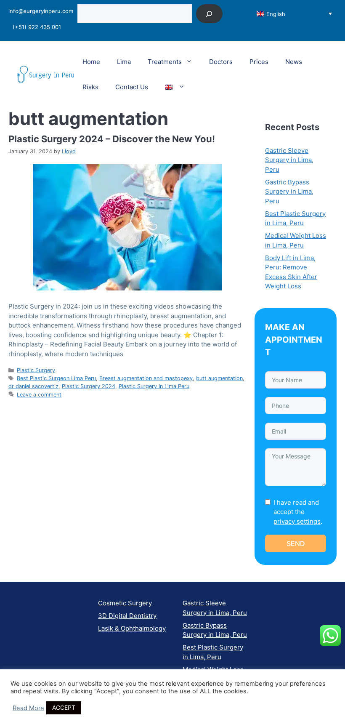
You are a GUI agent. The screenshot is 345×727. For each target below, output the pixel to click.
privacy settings (297, 521)
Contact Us (131, 87)
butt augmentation (219, 378)
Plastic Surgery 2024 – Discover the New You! (111, 138)
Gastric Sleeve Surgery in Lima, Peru (289, 159)
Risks (90, 87)
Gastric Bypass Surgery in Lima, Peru (289, 191)
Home (91, 62)
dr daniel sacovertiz (33, 386)
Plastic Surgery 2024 (88, 386)
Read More (28, 708)
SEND (296, 543)
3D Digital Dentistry (127, 616)
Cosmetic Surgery (125, 603)
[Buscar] (209, 13)
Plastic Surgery (36, 370)
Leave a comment (39, 394)
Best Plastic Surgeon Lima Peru (56, 378)
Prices (258, 62)
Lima (124, 62)
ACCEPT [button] (63, 707)
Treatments (165, 62)
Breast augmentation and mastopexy (146, 378)
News (293, 62)
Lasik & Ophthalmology (132, 628)
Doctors (221, 62)
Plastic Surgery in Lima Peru (154, 386)
